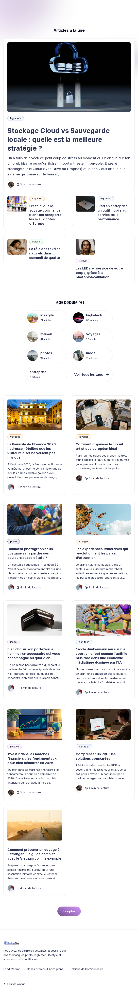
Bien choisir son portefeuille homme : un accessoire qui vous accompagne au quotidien (33, 653)
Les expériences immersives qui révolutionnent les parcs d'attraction (102, 553)
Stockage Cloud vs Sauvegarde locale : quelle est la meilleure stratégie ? (58, 139)
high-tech (15, 118)
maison (36, 241)
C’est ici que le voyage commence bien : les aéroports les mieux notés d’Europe (45, 215)
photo (13, 541)
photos (46, 353)
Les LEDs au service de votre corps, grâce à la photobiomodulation (99, 272)
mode (90, 353)
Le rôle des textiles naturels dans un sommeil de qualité (44, 253)
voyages (37, 198)
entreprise (38, 372)
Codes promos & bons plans (45, 969)
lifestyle (83, 261)
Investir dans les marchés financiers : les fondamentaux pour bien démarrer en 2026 (32, 758)
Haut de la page (16, 984)
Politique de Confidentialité (86, 969)
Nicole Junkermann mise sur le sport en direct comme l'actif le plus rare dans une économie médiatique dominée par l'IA (101, 655)
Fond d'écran (11, 969)
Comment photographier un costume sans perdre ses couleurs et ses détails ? (30, 553)
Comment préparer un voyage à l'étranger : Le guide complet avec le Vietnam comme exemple (34, 854)
